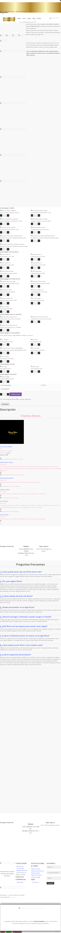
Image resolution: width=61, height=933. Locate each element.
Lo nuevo (21, 399)
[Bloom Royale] (14, 769)
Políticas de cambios (36, 875)
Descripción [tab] (5, 404)
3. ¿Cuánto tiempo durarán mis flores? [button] (16, 596)
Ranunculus (28, 399)
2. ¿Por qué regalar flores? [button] (11, 581)
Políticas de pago (35, 877)
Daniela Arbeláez (4, 515)
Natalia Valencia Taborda (6, 462)
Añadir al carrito (15, 394)
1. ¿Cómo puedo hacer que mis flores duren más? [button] (21, 572)
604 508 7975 (19, 866)
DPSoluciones (13, 897)
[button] (6, 731)
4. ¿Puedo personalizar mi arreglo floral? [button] (17, 607)
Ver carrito (2, 932)
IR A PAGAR (9, 932)
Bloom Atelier (15, 399)
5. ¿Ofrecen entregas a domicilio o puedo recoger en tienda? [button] (25, 617)
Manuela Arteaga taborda (6, 478)
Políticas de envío (35, 869)
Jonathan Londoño (5, 489)
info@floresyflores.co (21, 870)
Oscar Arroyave (4, 501)
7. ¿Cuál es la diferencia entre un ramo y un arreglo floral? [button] (24, 636)
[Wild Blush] (14, 703)
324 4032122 (35, 882)
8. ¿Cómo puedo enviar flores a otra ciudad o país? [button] (21, 645)
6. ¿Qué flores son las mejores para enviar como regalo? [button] (23, 626)
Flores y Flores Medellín (6, 446)
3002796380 (19, 882)
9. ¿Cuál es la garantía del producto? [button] (15, 654)
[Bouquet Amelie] (46, 703)
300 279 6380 (20, 868)
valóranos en (3, 455)
